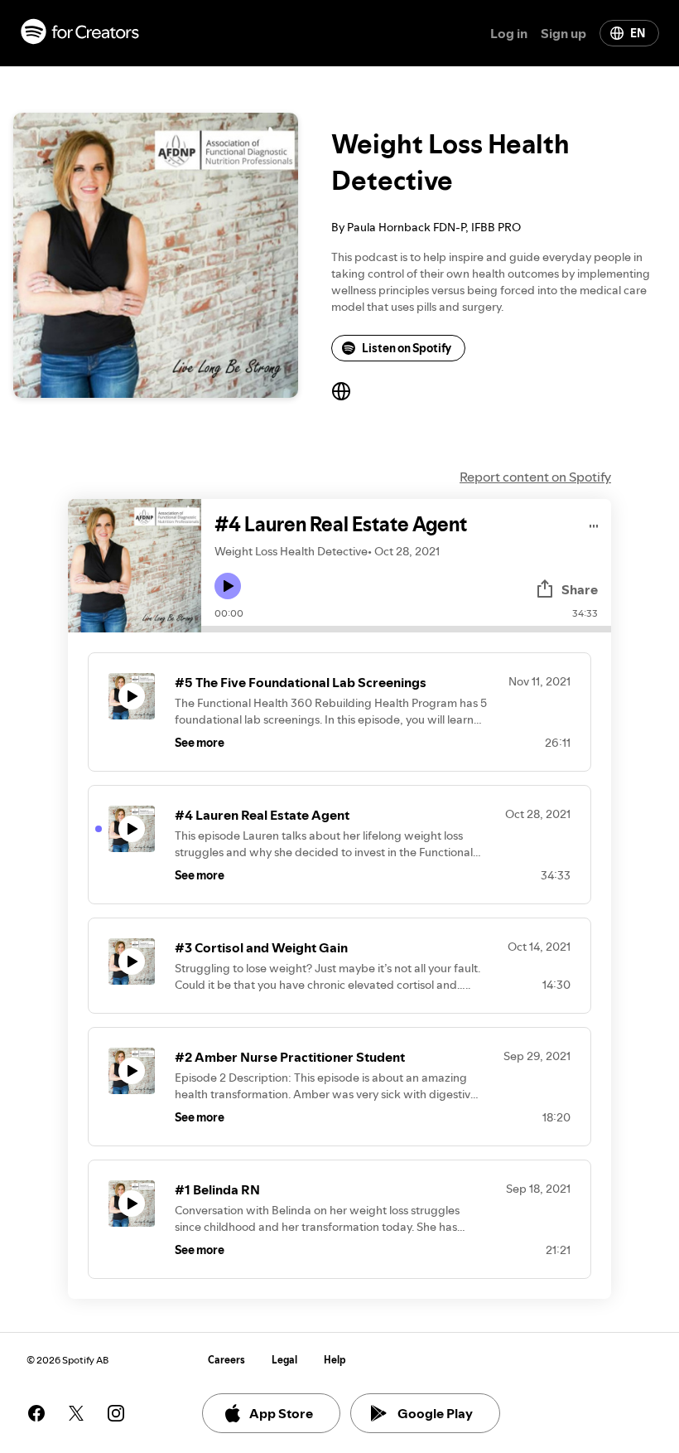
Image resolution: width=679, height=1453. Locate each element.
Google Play (435, 1413)
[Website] (341, 391)
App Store (281, 1413)
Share (579, 589)
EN (637, 33)
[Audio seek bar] (406, 629)
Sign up (563, 33)
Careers (226, 1360)
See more (199, 742)
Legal (284, 1360)
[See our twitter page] (76, 1413)
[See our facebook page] (36, 1413)
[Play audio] (594, 523)
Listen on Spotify (406, 348)
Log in (508, 33)
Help (335, 1360)
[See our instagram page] (116, 1413)
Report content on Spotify (535, 476)
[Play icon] (227, 586)
